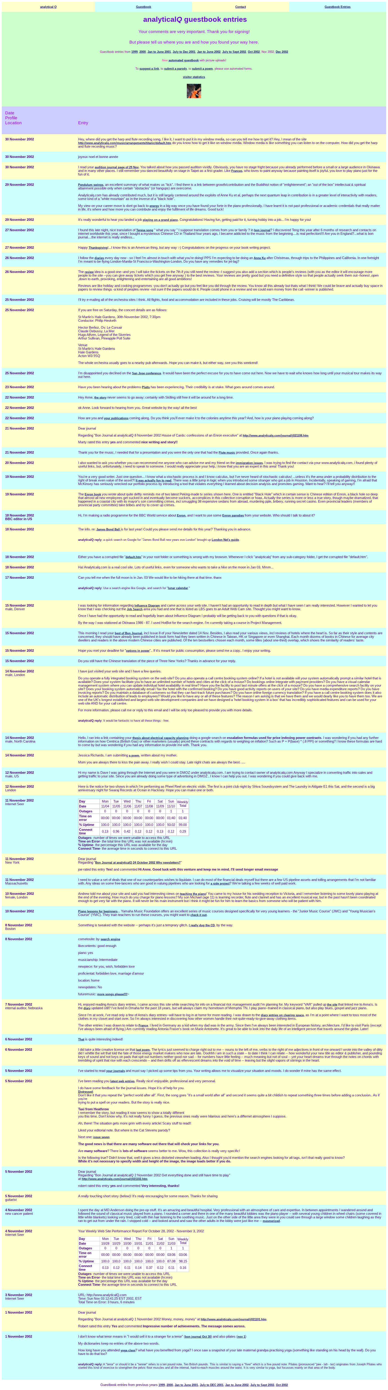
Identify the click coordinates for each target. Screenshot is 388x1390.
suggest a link (149, 68)
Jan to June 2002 (208, 51)
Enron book (93, 494)
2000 (142, 51)
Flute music (227, 452)
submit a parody (175, 68)
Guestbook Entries (338, 7)
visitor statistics (194, 77)
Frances (236, 171)
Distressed (85, 1091)
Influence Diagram (147, 605)
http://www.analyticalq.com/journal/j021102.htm (115, 1179)
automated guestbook (184, 60)
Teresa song (144, 230)
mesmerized (271, 1221)
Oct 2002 (254, 51)
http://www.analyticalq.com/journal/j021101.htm (234, 1319)
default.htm (133, 557)
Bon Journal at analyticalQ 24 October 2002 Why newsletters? (138, 862)
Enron (181, 515)
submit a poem (202, 68)
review (89, 272)
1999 (134, 51)
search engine (110, 939)
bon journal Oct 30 (198, 1336)
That (81, 1039)
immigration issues (249, 463)
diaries (99, 258)
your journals (115, 1071)
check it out (198, 915)
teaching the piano (193, 894)
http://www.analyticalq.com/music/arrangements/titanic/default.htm (124, 143)
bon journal (262, 230)
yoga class (128, 1350)
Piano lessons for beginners (97, 911)
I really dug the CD (202, 925)
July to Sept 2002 (234, 51)
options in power (138, 650)
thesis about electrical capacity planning (160, 738)
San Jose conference (146, 373)
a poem (134, 755)
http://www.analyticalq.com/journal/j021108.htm (276, 435)
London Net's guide (225, 539)
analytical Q (48, 7)
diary (87, 1008)
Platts (146, 387)
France (143, 1025)
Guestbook (143, 7)
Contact (240, 7)
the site (332, 1004)
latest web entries (122, 1081)
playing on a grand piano (160, 220)
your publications (116, 418)
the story (100, 397)
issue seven (101, 1137)
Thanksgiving (98, 247)
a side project (220, 883)
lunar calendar (178, 588)
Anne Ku (260, 258)
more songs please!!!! (112, 994)
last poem (143, 1049)
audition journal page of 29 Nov (117, 167)
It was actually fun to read (153, 480)
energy (154, 206)
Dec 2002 (282, 51)
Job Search (135, 609)
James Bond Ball (108, 529)
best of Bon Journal (128, 633)
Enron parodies (233, 515)
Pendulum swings (90, 184)
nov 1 (241, 1336)
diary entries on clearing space (282, 1015)
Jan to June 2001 (159, 51)
